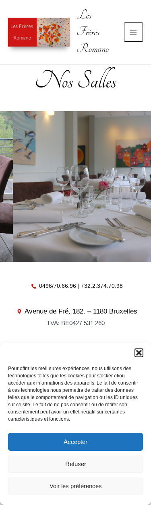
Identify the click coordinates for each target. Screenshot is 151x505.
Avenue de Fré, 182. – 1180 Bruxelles (81, 311)
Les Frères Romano (93, 32)
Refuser (75, 463)
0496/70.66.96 (57, 286)
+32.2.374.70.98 (102, 286)
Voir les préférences (76, 486)
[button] (139, 353)
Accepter (75, 441)
